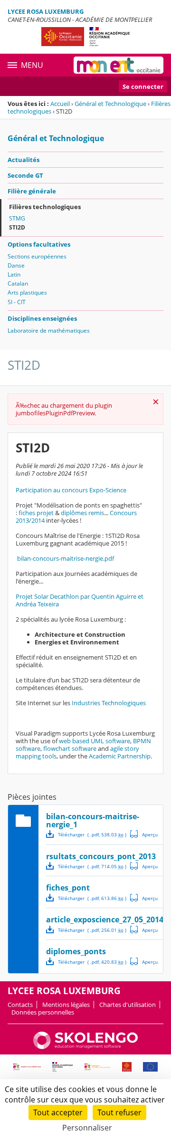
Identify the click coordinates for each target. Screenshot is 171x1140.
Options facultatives (39, 244)
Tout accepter (58, 1112)
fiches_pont (68, 887)
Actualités (23, 159)
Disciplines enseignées (42, 318)
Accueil (60, 103)
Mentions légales (66, 1004)
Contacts (20, 1004)
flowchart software (69, 748)
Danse (16, 265)
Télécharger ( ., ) (92, 834)
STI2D (17, 227)
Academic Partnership (120, 756)
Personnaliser (87, 1127)
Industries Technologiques (109, 703)
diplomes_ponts (76, 951)
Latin (14, 274)
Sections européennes (37, 256)
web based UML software (94, 741)
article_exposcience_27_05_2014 (104, 919)
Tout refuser (119, 1112)
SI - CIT (17, 302)
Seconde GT (25, 175)
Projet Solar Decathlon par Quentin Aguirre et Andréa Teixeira (79, 600)
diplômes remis (82, 512)
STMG (17, 218)
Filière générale (32, 191)
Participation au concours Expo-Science (71, 490)
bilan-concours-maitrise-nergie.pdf (65, 558)
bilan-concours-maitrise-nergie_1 (92, 820)
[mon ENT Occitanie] (118, 65)
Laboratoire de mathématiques (49, 330)
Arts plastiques (27, 292)
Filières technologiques (45, 206)
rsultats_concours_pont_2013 (101, 856)
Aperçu (144, 834)
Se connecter (143, 86)
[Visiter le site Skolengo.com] (85, 1047)
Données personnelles (42, 1012)
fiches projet (36, 512)
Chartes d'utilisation (127, 1004)
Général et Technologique (110, 103)
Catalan (18, 283)
